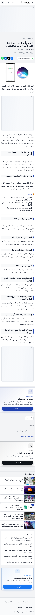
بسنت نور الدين (30, 49)
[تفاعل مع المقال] (31, 418)
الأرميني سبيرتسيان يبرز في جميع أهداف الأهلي (19, 562)
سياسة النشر (29, 607)
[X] (8, 58)
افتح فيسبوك (17, 587)
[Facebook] (11, 58)
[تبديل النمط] (13, 3)
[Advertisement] (17, 19)
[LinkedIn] (5, 58)
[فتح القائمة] (32, 3)
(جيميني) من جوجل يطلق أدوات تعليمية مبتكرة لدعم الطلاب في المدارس (18, 551)
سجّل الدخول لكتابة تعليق (27, 436)
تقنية (24, 38)
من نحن (17, 601)
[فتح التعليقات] (27, 418)
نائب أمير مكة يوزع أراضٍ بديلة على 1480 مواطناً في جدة (18, 545)
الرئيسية (29, 38)
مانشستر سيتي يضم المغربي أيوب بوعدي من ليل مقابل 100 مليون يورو (17, 557)
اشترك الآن (17, 409)
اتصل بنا (20, 607)
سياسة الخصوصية (27, 601)
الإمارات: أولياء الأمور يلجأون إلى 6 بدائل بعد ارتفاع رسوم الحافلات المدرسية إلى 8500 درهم (18, 539)
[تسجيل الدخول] (2, 2)
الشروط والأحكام (7, 601)
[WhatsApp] (2, 58)
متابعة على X (17, 463)
